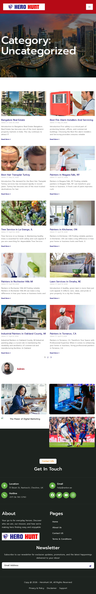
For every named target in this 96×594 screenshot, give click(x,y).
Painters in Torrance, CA (63, 333)
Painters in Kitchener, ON (63, 229)
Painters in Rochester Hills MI (17, 281)
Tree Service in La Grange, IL (17, 229)
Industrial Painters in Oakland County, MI (23, 333)
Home (55, 521)
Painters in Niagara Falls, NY (65, 175)
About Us (57, 527)
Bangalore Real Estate (13, 120)
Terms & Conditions (62, 539)
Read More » (6, 139)
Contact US (57, 533)
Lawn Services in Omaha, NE (65, 281)
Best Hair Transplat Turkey (15, 175)
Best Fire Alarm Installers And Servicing (71, 120)
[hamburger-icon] (89, 7)
